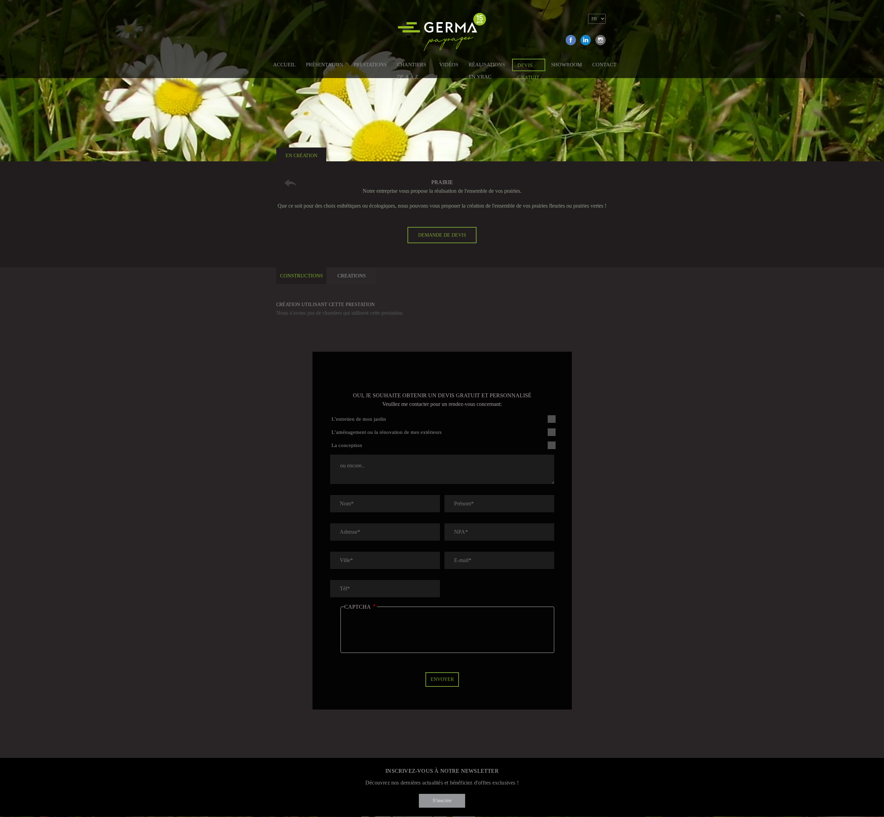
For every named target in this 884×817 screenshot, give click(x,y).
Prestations (370, 64)
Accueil (284, 64)
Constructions (301, 275)
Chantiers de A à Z (411, 66)
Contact (604, 64)
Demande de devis (442, 235)
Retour (290, 183)
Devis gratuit (528, 67)
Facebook (571, 40)
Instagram (600, 40)
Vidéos (448, 64)
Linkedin (585, 40)
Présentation (324, 64)
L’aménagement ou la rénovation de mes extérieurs (387, 432)
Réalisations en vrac (487, 66)
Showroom (566, 64)
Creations (351, 275)
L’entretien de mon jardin (359, 419)
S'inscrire (442, 800)
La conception (347, 445)
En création (301, 155)
